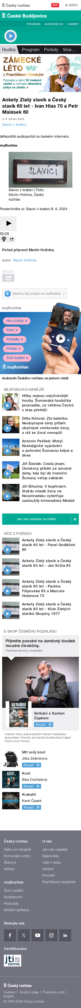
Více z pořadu (18, 534)
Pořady (51, 49)
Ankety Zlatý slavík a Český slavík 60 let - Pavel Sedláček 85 (48, 545)
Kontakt (48, 875)
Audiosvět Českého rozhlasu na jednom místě (35, 378)
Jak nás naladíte (55, 849)
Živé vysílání (15, 358)
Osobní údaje (29, 992)
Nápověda (50, 856)
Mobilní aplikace (17, 910)
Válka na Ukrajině (17, 849)
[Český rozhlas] (16, 5)
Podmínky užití (53, 992)
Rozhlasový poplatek (59, 882)
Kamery (73, 24)
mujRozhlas (11, 308)
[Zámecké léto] (40, 73)
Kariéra (48, 869)
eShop (9, 869)
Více (69, 49)
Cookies (9, 992)
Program (33, 24)
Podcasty (11, 903)
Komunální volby (17, 856)
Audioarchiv (54, 24)
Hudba (9, 49)
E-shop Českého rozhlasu (30, 631)
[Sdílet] (12, 239)
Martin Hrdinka (20, 195)
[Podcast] (4, 239)
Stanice (10, 862)
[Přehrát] (8, 223)
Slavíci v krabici (14, 125)
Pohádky (13, 339)
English (9, 996)
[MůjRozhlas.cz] (8, 146)
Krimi (10, 330)
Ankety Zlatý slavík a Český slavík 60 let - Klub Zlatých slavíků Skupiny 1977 (46, 609)
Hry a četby (15, 321)
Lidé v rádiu (51, 862)
